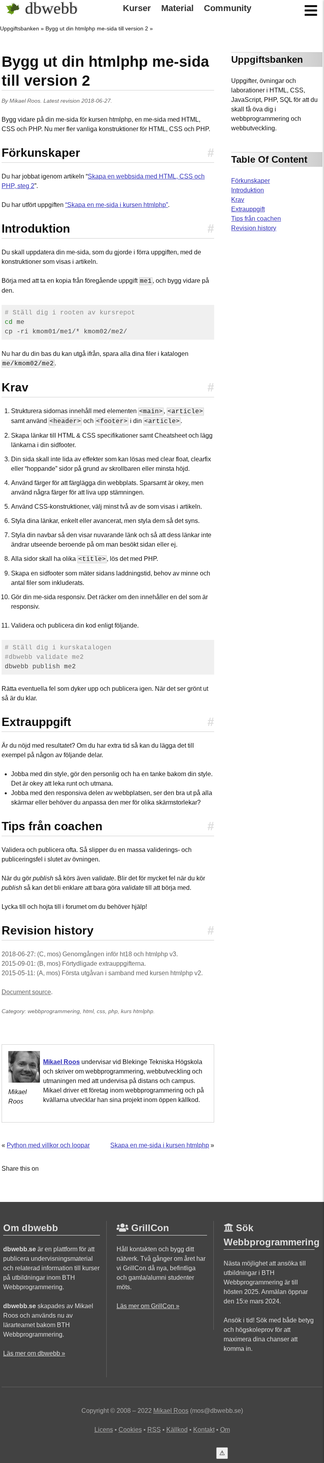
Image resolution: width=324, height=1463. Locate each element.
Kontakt (204, 1429)
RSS (154, 1429)
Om (225, 1429)
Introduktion (247, 190)
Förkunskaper (250, 180)
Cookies (130, 1429)
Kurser (137, 8)
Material (177, 8)
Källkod (177, 1429)
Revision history (253, 228)
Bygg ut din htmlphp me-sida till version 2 (96, 28)
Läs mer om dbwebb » (34, 1353)
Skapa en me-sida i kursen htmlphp (159, 1145)
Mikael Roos (24, 101)
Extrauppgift (248, 209)
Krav (237, 199)
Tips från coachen (256, 218)
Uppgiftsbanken (19, 28)
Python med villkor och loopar (48, 1145)
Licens (103, 1429)
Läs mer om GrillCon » (148, 1306)
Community (227, 8)
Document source (26, 992)
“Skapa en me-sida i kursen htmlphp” (116, 204)
